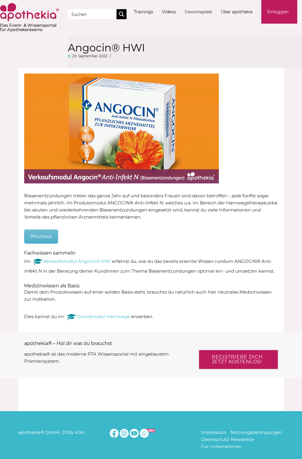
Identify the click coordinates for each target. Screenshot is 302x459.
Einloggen (277, 11)
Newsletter (243, 439)
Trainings (143, 11)
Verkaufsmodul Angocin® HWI (77, 261)
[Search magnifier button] (121, 14)
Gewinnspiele (198, 11)
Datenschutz (215, 439)
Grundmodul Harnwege (103, 316)
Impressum (213, 432)
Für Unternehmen (221, 446)
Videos (169, 11)
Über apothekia (236, 11)
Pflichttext (41, 236)
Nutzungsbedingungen (256, 432)
